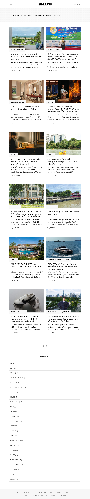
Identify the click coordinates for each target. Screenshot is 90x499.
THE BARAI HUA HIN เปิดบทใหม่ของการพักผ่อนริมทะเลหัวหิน (25, 108)
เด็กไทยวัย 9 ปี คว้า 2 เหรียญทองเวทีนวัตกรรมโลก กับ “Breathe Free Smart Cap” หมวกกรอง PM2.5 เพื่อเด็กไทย (63, 56)
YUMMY (13, 479)
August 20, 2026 (15, 70)
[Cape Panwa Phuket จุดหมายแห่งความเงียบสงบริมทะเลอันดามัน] (26, 248)
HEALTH (12, 397)
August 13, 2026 (15, 175)
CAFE (11, 368)
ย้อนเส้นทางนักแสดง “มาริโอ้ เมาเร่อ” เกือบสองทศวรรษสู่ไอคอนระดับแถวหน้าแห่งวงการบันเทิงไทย (63, 319)
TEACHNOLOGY (15, 464)
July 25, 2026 (51, 228)
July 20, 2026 (51, 280)
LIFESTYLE (15, 207)
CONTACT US (64, 496)
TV (11, 474)
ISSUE (12, 407)
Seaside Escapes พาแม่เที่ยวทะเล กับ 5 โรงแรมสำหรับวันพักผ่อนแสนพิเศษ (26, 56)
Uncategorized (17, 49)
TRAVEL (21, 102)
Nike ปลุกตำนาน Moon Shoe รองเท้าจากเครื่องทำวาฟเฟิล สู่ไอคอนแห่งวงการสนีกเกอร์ (24, 319)
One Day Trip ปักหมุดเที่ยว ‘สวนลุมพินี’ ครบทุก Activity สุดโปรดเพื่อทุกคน (62, 161)
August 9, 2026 (51, 175)
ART (11, 363)
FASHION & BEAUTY (18, 312)
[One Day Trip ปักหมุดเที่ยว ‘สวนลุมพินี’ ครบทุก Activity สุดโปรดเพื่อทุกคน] (63, 143)
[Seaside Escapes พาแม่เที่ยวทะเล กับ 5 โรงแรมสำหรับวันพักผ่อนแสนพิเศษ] (26, 38)
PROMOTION (14, 460)
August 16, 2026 (15, 123)
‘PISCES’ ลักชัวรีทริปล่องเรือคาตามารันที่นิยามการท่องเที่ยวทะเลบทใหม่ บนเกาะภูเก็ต (62, 266)
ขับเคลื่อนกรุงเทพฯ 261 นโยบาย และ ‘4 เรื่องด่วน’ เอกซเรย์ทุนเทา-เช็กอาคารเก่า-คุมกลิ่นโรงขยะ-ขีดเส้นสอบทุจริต (26, 214)
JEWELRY (13, 411)
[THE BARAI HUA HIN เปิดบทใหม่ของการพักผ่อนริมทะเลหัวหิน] (26, 91)
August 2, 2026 (15, 228)
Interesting (14, 402)
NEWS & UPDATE (54, 49)
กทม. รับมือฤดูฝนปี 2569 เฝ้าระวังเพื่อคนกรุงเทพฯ (63, 213)
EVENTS (12, 382)
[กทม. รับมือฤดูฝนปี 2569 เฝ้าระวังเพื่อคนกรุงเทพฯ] (63, 196)
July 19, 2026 (14, 333)
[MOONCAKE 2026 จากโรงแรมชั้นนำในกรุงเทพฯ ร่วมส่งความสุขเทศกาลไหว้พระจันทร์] (26, 143)
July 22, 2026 (14, 280)
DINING (50, 102)
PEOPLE (66, 312)
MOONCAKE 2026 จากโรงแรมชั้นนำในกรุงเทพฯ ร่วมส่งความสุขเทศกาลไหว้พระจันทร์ (26, 161)
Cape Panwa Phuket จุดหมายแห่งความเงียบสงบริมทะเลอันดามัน (26, 265)
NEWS (12, 435)
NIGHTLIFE (13, 445)
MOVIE (12, 426)
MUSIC (12, 431)
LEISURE (14, 102)
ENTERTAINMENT (15, 378)
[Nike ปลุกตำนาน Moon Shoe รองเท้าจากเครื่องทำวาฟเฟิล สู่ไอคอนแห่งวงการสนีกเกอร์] (26, 301)
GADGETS (13, 392)
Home (12, 15)
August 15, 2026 (52, 123)
